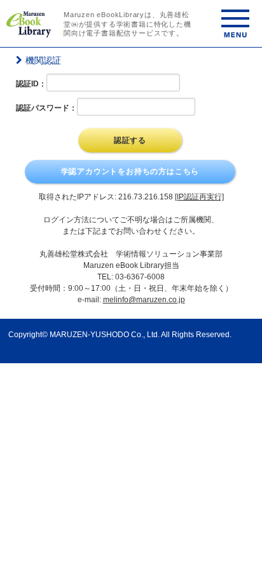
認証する (130, 140)
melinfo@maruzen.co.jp (144, 299)
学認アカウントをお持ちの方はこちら (130, 171)
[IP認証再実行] (199, 196)
